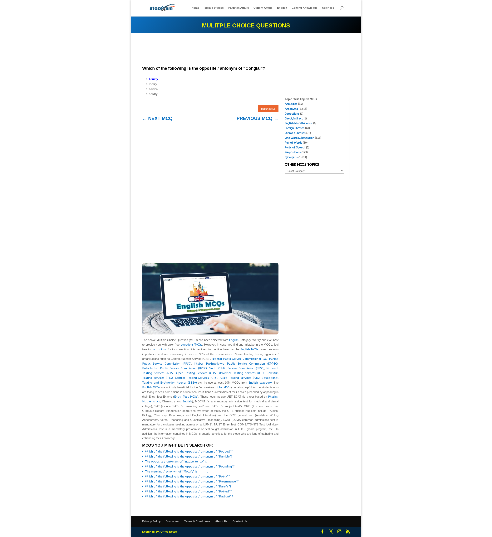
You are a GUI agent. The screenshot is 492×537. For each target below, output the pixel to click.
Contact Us (240, 521)
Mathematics (151, 401)
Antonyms (291, 109)
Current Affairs (263, 7)
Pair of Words (293, 142)
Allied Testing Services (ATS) (240, 378)
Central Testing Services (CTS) (196, 378)
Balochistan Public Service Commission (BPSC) (174, 368)
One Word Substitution (299, 138)
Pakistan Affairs (238, 7)
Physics (273, 396)
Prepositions (293, 152)
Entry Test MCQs (185, 396)
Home (195, 7)
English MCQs (249, 349)
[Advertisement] (210, 50)
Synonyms (291, 157)
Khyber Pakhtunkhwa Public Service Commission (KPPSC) (236, 363)
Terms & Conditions (197, 521)
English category (260, 382)
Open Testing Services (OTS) (196, 373)
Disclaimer (172, 521)
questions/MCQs (191, 344)
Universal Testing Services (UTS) (241, 373)
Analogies (291, 104)
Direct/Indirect (294, 118)
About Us (221, 521)
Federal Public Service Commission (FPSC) (240, 359)
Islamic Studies (214, 7)
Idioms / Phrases (295, 133)
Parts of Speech (295, 147)
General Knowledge (304, 7)
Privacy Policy (151, 521)
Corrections (292, 113)
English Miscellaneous (298, 123)
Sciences (328, 7)
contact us (159, 349)
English (282, 7)
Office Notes (168, 531)
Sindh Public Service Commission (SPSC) (236, 368)
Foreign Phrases (294, 128)
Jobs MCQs (223, 387)
